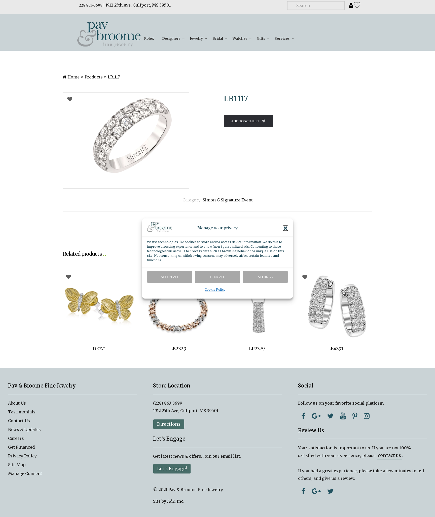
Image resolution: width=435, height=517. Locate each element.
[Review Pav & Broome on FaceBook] (303, 491)
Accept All (170, 277)
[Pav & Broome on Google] (316, 416)
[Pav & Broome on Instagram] (366, 416)
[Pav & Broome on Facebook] (303, 416)
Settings (265, 277)
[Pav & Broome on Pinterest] (354, 416)
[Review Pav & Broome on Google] (316, 491)
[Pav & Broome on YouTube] (343, 416)
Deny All (217, 277)
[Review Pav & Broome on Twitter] (330, 491)
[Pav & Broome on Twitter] (330, 416)
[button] (285, 228)
